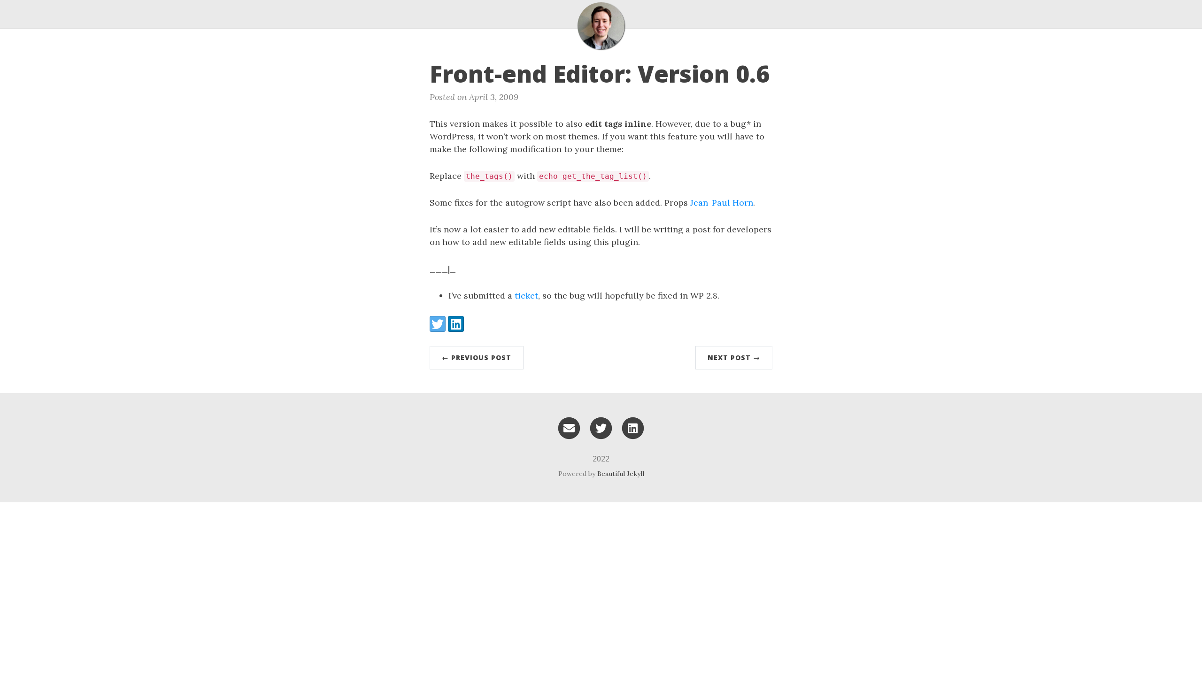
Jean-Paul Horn (721, 202)
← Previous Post (476, 357)
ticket (526, 295)
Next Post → (734, 357)
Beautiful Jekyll (620, 473)
